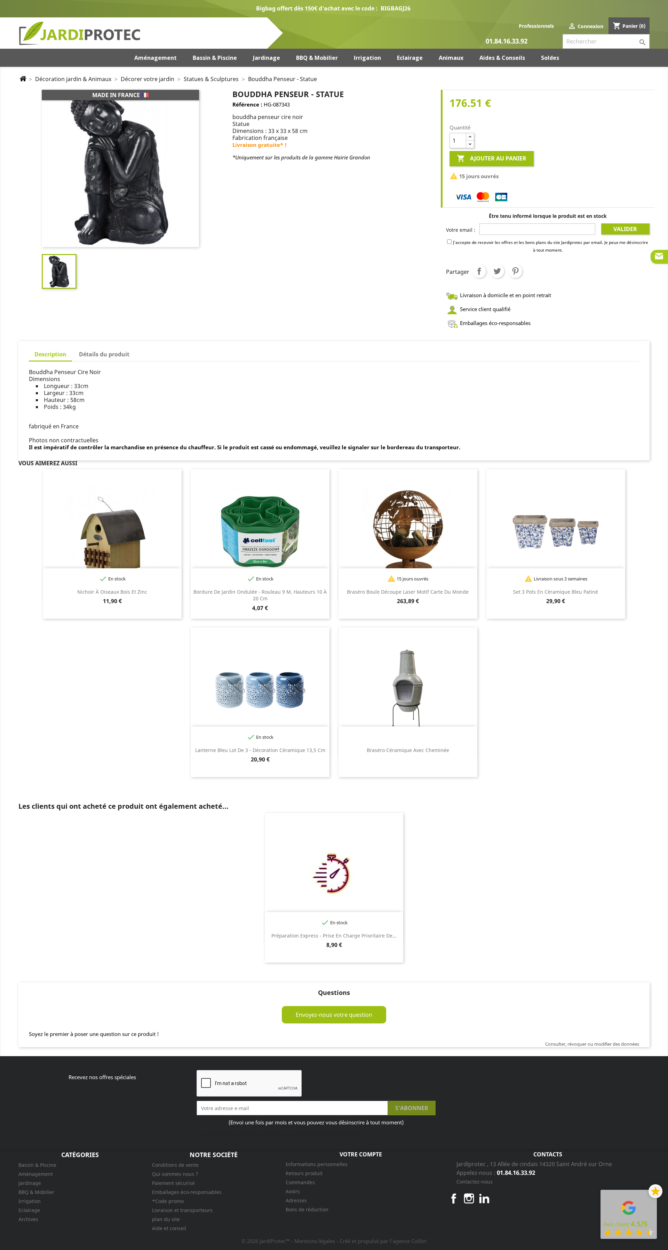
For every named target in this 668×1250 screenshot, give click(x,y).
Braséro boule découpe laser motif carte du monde (408, 591)
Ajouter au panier (491, 158)
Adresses (296, 1200)
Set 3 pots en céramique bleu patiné (555, 591)
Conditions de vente (175, 1165)
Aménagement (35, 1174)
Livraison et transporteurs (182, 1210)
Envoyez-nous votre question (334, 1015)
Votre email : (460, 230)
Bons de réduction (307, 1209)
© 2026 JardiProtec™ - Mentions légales (288, 1240)
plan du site (166, 1219)
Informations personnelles (317, 1164)
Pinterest (515, 271)
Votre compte (361, 1154)
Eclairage (29, 1210)
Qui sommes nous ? (175, 1174)
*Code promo (168, 1201)
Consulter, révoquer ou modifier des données (592, 1044)
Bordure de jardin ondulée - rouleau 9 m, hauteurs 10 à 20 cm (260, 595)
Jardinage (29, 1183)
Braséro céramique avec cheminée (408, 750)
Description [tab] (50, 354)
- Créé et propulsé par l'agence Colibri (381, 1240)
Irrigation (29, 1201)
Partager (479, 271)
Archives (28, 1219)
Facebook (454, 1198)
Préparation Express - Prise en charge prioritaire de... (334, 935)
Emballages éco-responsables (187, 1192)
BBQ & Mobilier (36, 1192)
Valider (625, 229)
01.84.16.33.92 (506, 42)
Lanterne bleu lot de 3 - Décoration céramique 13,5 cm (260, 750)
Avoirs (293, 1191)
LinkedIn (484, 1198)
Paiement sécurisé (173, 1183)
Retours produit (304, 1173)
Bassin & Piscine (37, 1165)
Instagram (469, 1198)
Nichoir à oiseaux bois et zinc (112, 591)
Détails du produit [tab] (104, 354)
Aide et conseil (169, 1228)
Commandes (300, 1182)
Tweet (497, 271)
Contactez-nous (474, 1181)
